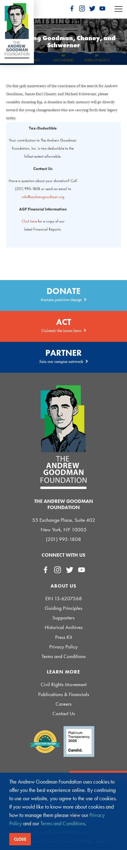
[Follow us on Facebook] (71, 8)
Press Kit (63, 637)
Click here (29, 221)
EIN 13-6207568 (63, 598)
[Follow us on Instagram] (82, 8)
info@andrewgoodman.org (43, 196)
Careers (63, 704)
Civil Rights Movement (64, 684)
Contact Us (63, 713)
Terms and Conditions (64, 656)
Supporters (63, 617)
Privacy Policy (63, 647)
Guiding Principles (63, 608)
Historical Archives (64, 627)
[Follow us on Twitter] (92, 8)
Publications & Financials (63, 694)
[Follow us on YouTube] (102, 8)
